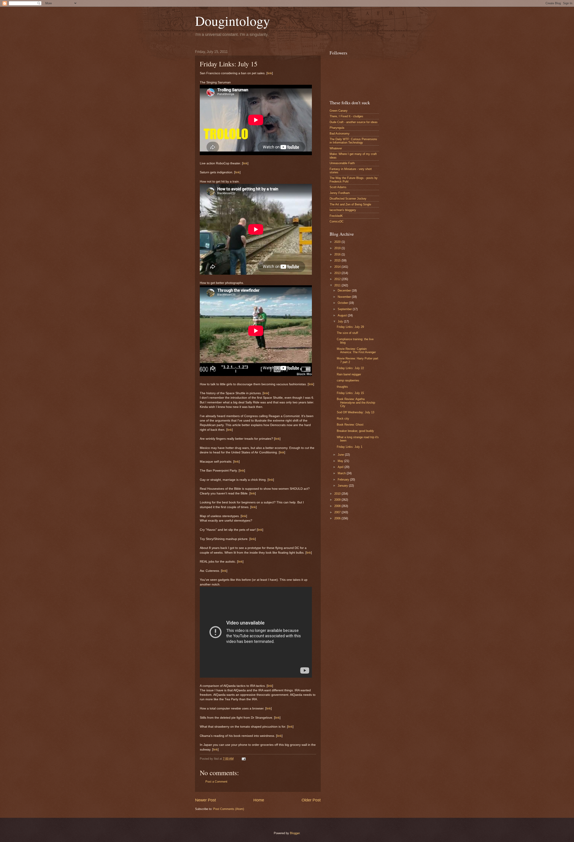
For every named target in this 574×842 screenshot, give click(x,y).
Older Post (311, 800)
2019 (337, 248)
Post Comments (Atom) (228, 809)
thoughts (342, 386)
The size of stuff (347, 333)
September (345, 309)
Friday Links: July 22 (350, 368)
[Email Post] (243, 758)
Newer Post (205, 800)
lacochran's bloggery (343, 210)
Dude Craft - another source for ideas (354, 122)
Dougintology (232, 21)
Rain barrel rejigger (349, 374)
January (343, 485)
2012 (337, 279)
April (341, 467)
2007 (337, 512)
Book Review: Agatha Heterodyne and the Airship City (356, 402)
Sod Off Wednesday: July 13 (355, 412)
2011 (337, 285)
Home (258, 800)
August (343, 315)
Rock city (343, 418)
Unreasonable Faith (342, 163)
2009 (337, 499)
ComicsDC (337, 221)
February (344, 479)
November (345, 296)
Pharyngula (337, 127)
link (269, 73)
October (343, 303)
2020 (337, 242)
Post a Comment (216, 781)
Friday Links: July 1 (349, 446)
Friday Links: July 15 (350, 393)
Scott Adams (338, 187)
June (341, 454)
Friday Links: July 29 (350, 327)
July (341, 321)
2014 (337, 266)
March (342, 473)
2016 (337, 254)
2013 (337, 273)
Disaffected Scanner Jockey (348, 198)
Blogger (295, 833)
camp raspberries (348, 380)
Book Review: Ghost (350, 424)
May (341, 461)
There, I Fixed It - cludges (346, 116)
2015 (337, 260)
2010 (337, 493)
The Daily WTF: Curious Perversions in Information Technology (353, 140)
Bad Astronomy (340, 133)
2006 (337, 518)
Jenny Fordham (340, 193)
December (345, 290)
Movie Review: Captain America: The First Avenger (356, 350)
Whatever (336, 148)
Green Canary (339, 110)
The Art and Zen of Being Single (350, 204)
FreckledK (336, 216)
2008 (337, 506)
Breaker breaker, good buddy (355, 431)
